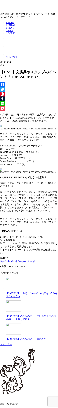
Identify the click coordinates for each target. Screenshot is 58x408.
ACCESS (10, 33)
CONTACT (11, 57)
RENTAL (10, 25)
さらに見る (6, 344)
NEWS (9, 30)
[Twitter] (29, 89)
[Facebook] (29, 84)
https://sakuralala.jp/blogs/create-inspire (18, 261)
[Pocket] (29, 108)
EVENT (10, 28)
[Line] (29, 103)
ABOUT (10, 22)
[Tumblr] (29, 98)
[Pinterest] (29, 94)
